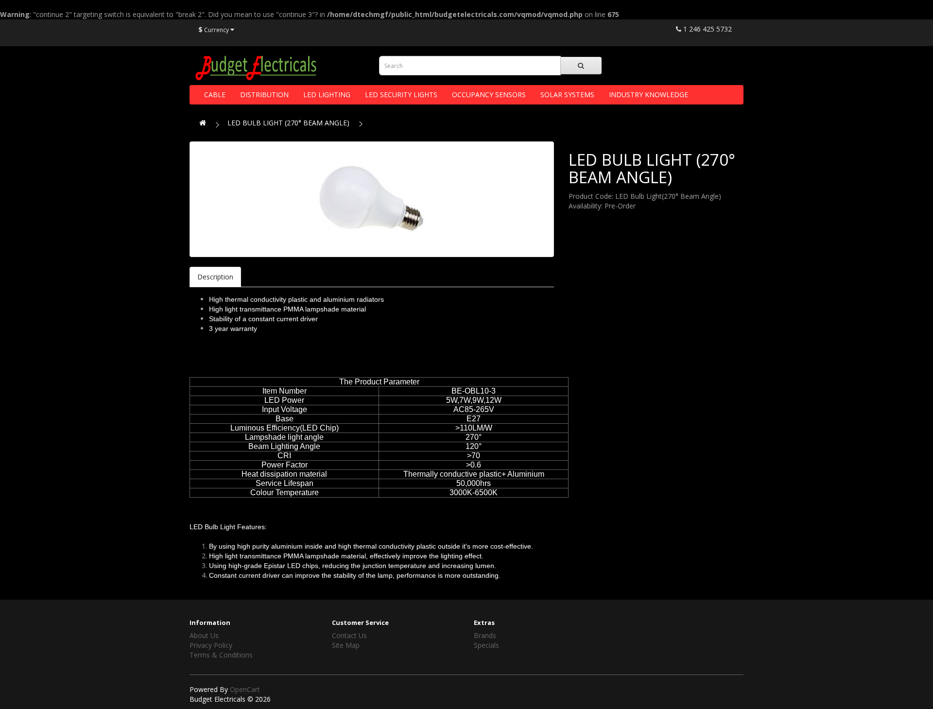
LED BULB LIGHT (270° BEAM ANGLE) (288, 122)
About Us (204, 635)
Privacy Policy (211, 645)
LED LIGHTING (326, 94)
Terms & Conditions (221, 654)
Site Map (346, 645)
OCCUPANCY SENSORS (489, 94)
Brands (485, 635)
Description (215, 276)
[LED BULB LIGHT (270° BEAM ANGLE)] (372, 199)
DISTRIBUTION (264, 94)
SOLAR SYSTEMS (567, 94)
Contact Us (349, 635)
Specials (486, 645)
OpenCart (245, 689)
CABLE (214, 94)
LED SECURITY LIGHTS (401, 94)
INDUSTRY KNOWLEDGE (648, 94)
